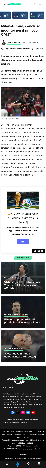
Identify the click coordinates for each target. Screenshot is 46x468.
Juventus (8, 348)
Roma (25, 314)
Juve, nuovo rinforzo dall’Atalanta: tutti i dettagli (20, 355)
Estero (7, 277)
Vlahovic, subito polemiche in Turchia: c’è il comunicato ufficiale (22, 285)
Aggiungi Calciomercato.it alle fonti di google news (22, 49)
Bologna (8, 314)
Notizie (15, 277)
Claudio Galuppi (22, 422)
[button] (34, 4)
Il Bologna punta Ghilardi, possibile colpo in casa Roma (22, 321)
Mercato (18, 314)
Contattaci (38, 449)
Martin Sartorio (14, 42)
